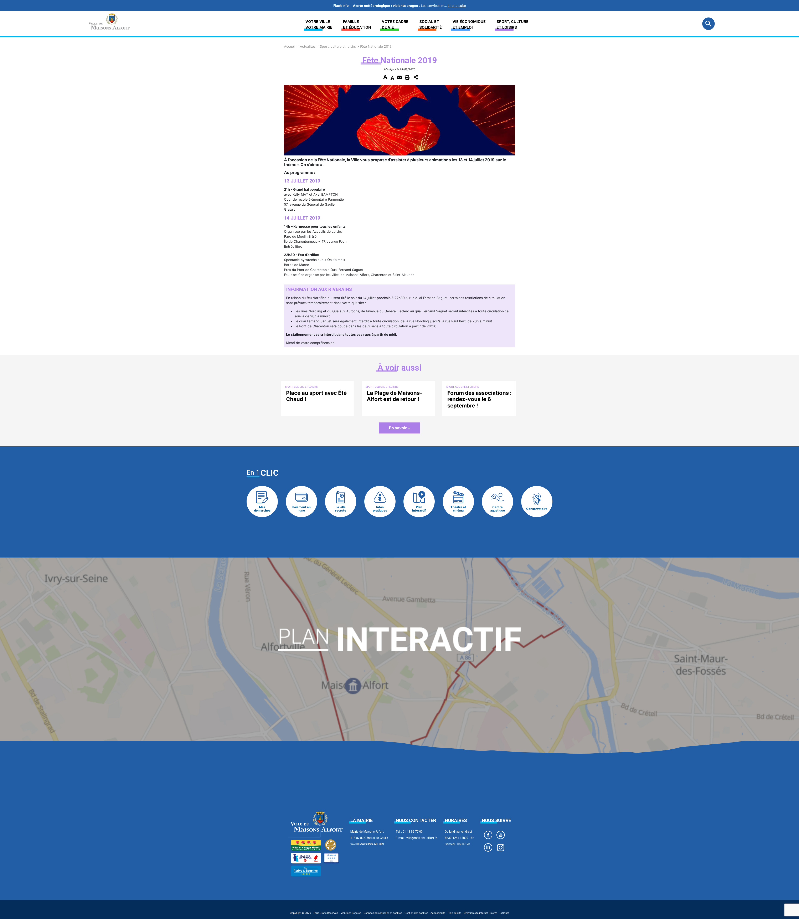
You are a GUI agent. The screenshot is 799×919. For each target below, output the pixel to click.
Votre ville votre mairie (318, 24)
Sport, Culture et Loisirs (512, 24)
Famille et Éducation (357, 24)
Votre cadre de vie (395, 24)
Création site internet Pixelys (480, 912)
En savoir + (399, 427)
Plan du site (454, 912)
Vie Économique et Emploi (469, 24)
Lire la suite (457, 6)
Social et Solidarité (430, 24)
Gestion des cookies (416, 912)
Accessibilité (438, 912)
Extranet (504, 912)
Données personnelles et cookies (383, 912)
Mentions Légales (350, 912)
